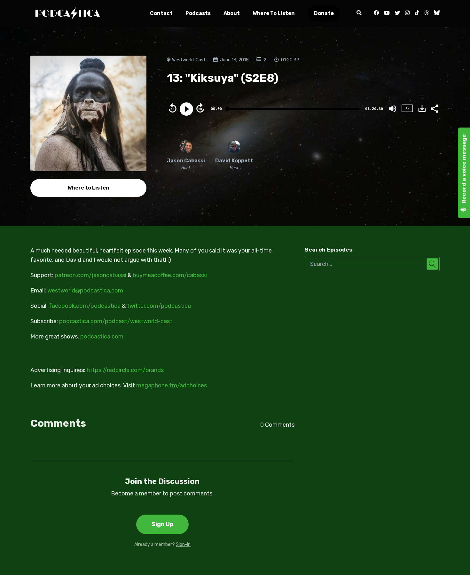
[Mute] (392, 108)
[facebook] (376, 13)
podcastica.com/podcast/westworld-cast (115, 321)
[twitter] (397, 13)
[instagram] (407, 13)
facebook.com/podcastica (85, 305)
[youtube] (386, 13)
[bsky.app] (435, 13)
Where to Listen (274, 13)
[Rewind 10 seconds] (172, 108)
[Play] (186, 109)
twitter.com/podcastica (159, 305)
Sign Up (162, 524)
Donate (324, 13)
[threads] (426, 13)
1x (407, 108)
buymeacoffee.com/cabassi (170, 275)
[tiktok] (417, 13)
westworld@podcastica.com (85, 290)
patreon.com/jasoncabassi (90, 275)
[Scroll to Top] (455, 559)
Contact (161, 13)
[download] (422, 108)
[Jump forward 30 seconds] (200, 108)
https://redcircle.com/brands (125, 370)
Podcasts (198, 13)
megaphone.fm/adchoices (171, 385)
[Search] (359, 13)
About (231, 13)
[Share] (434, 108)
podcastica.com (101, 336)
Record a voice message (464, 169)
